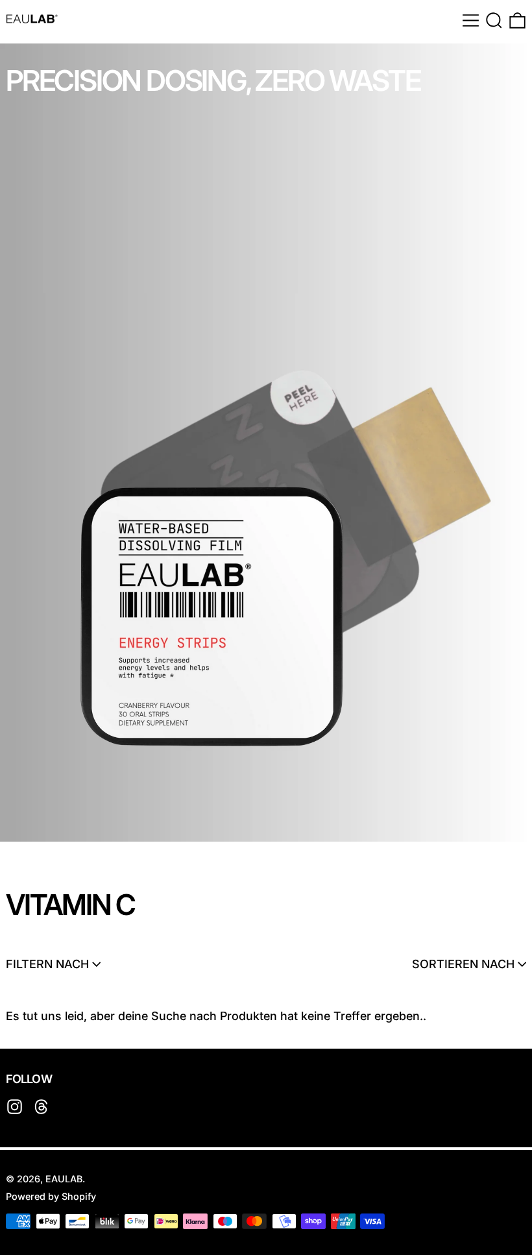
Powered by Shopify (51, 1196)
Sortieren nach (463, 964)
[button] (494, 20)
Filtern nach (47, 964)
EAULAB (63, 1178)
